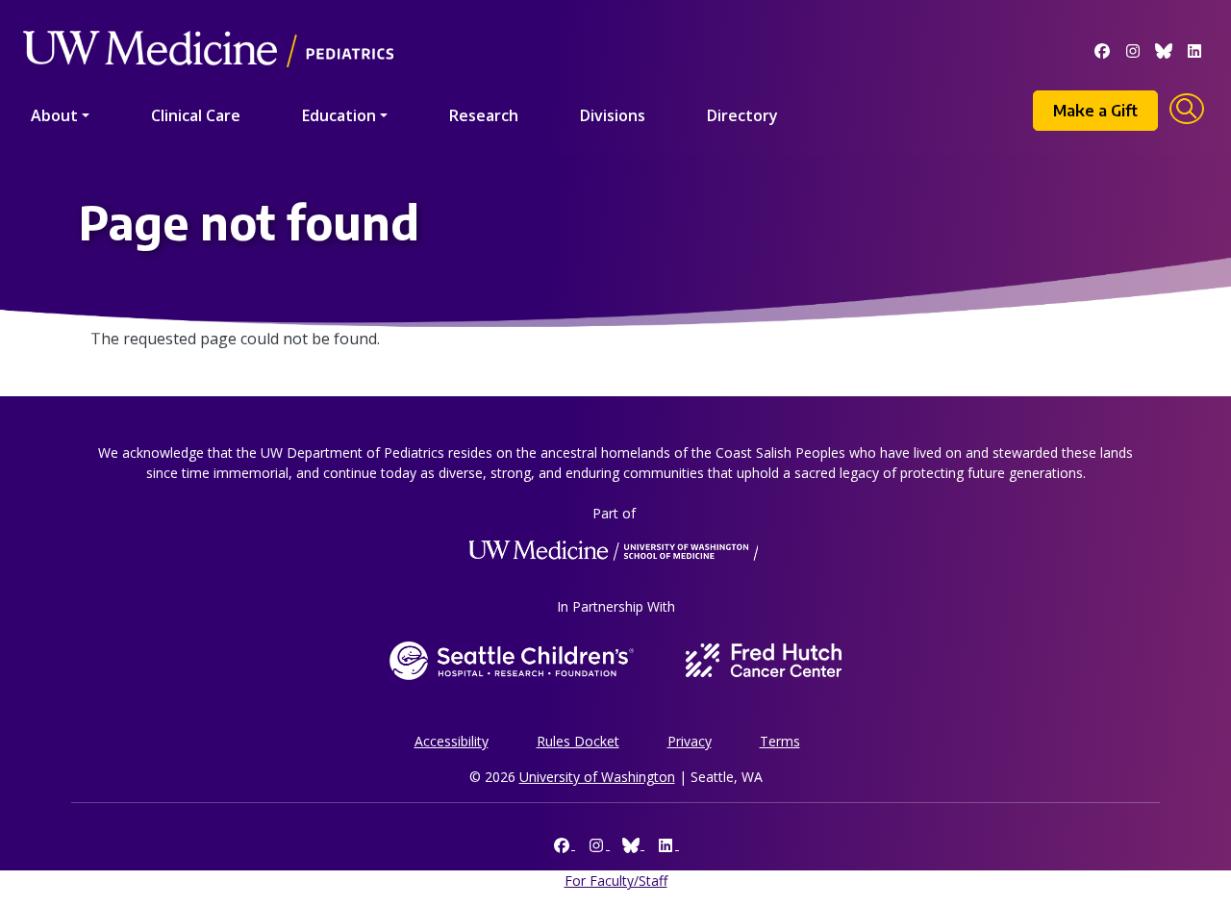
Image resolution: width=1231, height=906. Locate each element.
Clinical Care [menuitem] (195, 115)
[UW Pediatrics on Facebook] (1102, 49)
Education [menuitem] (339, 115)
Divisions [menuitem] (612, 115)
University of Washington (597, 777)
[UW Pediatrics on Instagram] (1133, 49)
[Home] (208, 21)
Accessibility (452, 741)
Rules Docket (578, 741)
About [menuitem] (54, 115)
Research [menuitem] (483, 115)
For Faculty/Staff (616, 880)
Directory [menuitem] (742, 115)
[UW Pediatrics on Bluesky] (1163, 49)
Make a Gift (1095, 110)
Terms (780, 741)
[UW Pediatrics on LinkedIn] (1194, 49)
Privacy (689, 741)
